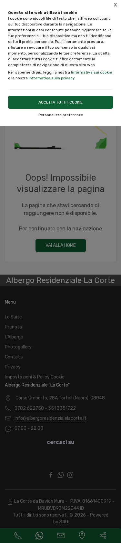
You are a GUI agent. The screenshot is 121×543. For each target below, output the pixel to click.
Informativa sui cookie (91, 72)
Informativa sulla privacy (52, 78)
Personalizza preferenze (60, 115)
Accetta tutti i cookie (60, 102)
